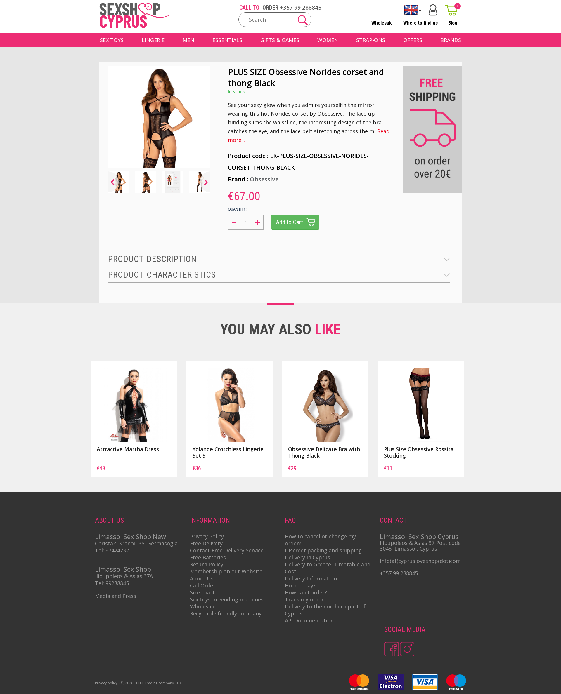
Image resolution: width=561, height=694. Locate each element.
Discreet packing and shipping (323, 550)
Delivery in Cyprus (307, 557)
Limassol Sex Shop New (130, 536)
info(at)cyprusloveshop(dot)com (420, 560)
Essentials (227, 40)
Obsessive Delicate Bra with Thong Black (324, 452)
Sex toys (112, 40)
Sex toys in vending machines (227, 599)
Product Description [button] (152, 259)
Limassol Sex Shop (123, 569)
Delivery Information (311, 578)
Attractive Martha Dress (128, 449)
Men (188, 40)
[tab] (279, 259)
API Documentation (309, 620)
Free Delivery (206, 543)
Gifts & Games (279, 40)
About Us (202, 578)
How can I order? (306, 592)
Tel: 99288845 (112, 583)
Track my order (304, 599)
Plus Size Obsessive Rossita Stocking (419, 452)
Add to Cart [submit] (289, 222)
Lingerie (153, 40)
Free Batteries (208, 557)
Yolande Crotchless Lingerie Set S (228, 452)
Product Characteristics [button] (162, 274)
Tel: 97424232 (112, 550)
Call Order (202, 585)
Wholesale (382, 23)
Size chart (202, 592)
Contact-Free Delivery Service (227, 550)
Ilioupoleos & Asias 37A (124, 576)
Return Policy (206, 564)
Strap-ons (370, 40)
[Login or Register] (433, 10)
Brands (450, 40)
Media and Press (115, 595)
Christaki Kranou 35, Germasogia (136, 543)
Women (327, 40)
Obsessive (264, 179)
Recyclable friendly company (226, 613)
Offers (412, 40)
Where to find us (420, 23)
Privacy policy (106, 683)
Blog (452, 23)
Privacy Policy (207, 536)
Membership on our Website (226, 571)
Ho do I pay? (300, 585)
